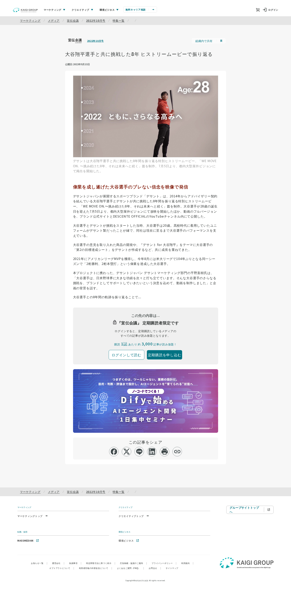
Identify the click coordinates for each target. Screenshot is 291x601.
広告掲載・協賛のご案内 (133, 563)
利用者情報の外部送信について (95, 568)
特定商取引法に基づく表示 (100, 563)
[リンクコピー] (177, 451)
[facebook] (113, 451)
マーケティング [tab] (52, 9)
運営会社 (58, 563)
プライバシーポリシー (164, 563)
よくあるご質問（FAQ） (130, 568)
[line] (139, 451)
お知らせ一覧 (39, 563)
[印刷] (164, 451)
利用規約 (187, 563)
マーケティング (30, 20)
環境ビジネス (126, 540)
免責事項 (75, 563)
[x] (126, 451)
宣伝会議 (73, 20)
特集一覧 (118, 20)
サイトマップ (172, 568)
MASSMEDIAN (25, 540)
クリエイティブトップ (131, 516)
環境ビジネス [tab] (107, 9)
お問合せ (155, 568)
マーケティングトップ (30, 516)
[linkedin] (151, 451)
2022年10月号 (96, 20)
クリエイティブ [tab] (80, 9)
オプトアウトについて (61, 568)
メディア (54, 20)
